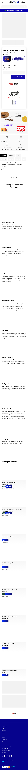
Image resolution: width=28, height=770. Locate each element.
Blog (2, 741)
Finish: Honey (6, 67)
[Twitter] (2, 756)
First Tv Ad (4, 743)
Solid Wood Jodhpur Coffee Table (10, 589)
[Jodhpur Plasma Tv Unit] (14, 634)
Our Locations (4, 739)
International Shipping (6, 746)
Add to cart (18, 77)
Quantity (5, 69)
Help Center (4, 752)
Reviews (3, 732)
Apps (3, 728)
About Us (3, 737)
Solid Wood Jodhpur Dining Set (9, 616)
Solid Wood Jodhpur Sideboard (9, 670)
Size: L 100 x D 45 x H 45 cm (9, 65)
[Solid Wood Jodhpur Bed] (14, 526)
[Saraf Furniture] (14, 2)
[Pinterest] (11, 756)
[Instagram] (9, 756)
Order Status (4, 726)
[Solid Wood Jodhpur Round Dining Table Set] (14, 499)
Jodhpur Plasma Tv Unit (8, 643)
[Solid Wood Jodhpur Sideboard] (14, 661)
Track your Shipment (6, 750)
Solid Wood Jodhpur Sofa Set (9, 482)
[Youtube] (7, 756)
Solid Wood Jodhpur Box (8, 563)
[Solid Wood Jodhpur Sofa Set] (14, 472)
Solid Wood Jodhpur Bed (8, 536)
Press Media (4, 735)
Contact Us (4, 730)
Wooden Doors (5, 748)
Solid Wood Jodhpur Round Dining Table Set (12, 509)
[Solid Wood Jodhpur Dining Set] (14, 607)
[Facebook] (4, 756)
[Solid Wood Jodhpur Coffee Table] (14, 580)
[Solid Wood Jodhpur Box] (14, 553)
